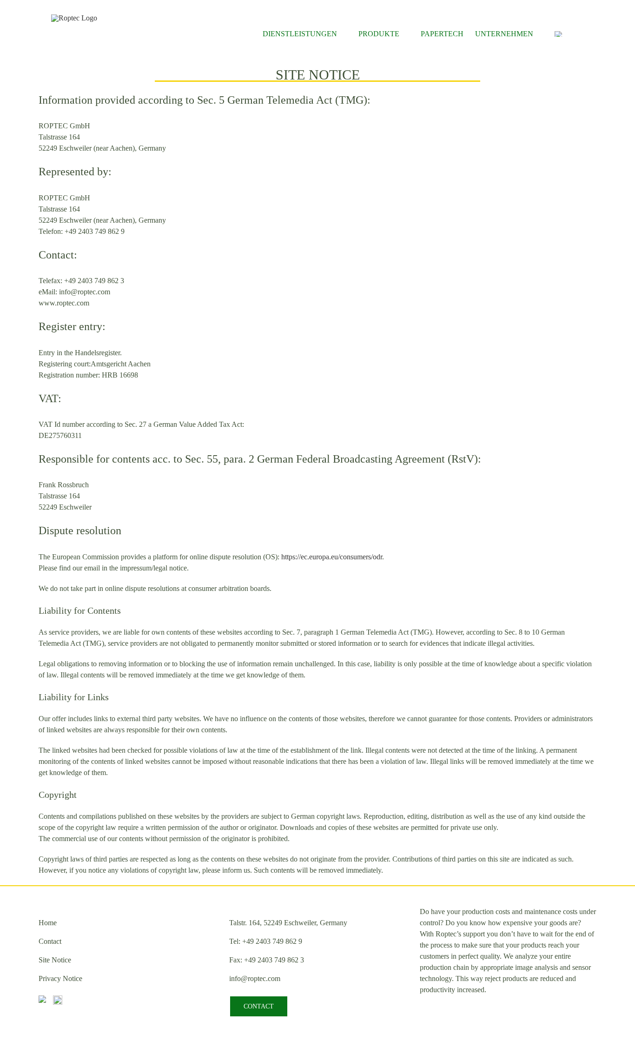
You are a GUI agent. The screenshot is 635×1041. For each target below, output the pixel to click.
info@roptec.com (254, 978)
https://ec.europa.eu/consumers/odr (331, 557)
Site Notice (55, 960)
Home (48, 923)
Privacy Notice (60, 978)
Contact (50, 941)
